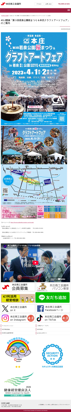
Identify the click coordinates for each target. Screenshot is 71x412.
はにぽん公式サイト (42, 333)
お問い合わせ (54, 404)
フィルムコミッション (7, 325)
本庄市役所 (40, 329)
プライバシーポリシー (64, 404)
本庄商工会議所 (5, 15)
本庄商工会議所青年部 (7, 333)
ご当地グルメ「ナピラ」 (43, 325)
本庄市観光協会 (6, 329)
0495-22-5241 (65, 4)
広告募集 (42, 404)
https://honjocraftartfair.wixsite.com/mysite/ (22, 222)
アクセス (39, 4)
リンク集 (47, 404)
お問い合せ (48, 4)
